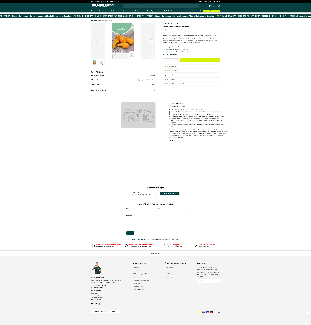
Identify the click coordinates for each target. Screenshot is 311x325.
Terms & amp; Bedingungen (141, 280)
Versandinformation (138, 271)
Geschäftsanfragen (138, 286)
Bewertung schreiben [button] (169, 193)
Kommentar (129, 215)
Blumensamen (127, 11)
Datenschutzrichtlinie (139, 277)
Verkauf (160, 11)
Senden (130, 233)
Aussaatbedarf (103, 11)
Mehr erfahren (117, 1)
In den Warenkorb (199, 60)
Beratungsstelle (196, 11)
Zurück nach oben (155, 253)
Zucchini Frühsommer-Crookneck (105, 20)
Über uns (167, 271)
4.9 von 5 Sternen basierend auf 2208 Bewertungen (163, 239)
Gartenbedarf (115, 11)
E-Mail (158, 208)
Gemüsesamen (139, 11)
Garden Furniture (169, 11)
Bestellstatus (136, 267)
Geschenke (94, 11)
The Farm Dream (98, 319)
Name (127, 208)
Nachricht (167, 274)
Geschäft (188, 11)
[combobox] (161, 6)
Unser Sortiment (169, 267)
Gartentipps (150, 11)
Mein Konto (136, 283)
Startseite (94, 20)
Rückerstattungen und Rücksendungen (144, 274)
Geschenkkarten (169, 277)
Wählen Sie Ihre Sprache (205, 1)
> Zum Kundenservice (139, 289)
